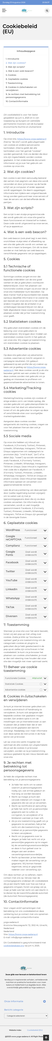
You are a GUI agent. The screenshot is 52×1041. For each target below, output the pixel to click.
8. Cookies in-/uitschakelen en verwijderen (21, 88)
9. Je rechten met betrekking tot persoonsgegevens (23, 96)
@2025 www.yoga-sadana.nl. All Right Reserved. (26, 1036)
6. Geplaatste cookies (17, 79)
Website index (15, 1030)
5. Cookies (11, 75)
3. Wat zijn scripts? (15, 67)
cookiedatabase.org (14, 945)
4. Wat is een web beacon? (20, 71)
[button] (4, 10)
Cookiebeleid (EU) (35, 1030)
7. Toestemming (14, 83)
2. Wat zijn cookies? (16, 63)
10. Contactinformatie (17, 101)
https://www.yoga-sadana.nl (31, 139)
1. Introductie (12, 59)
